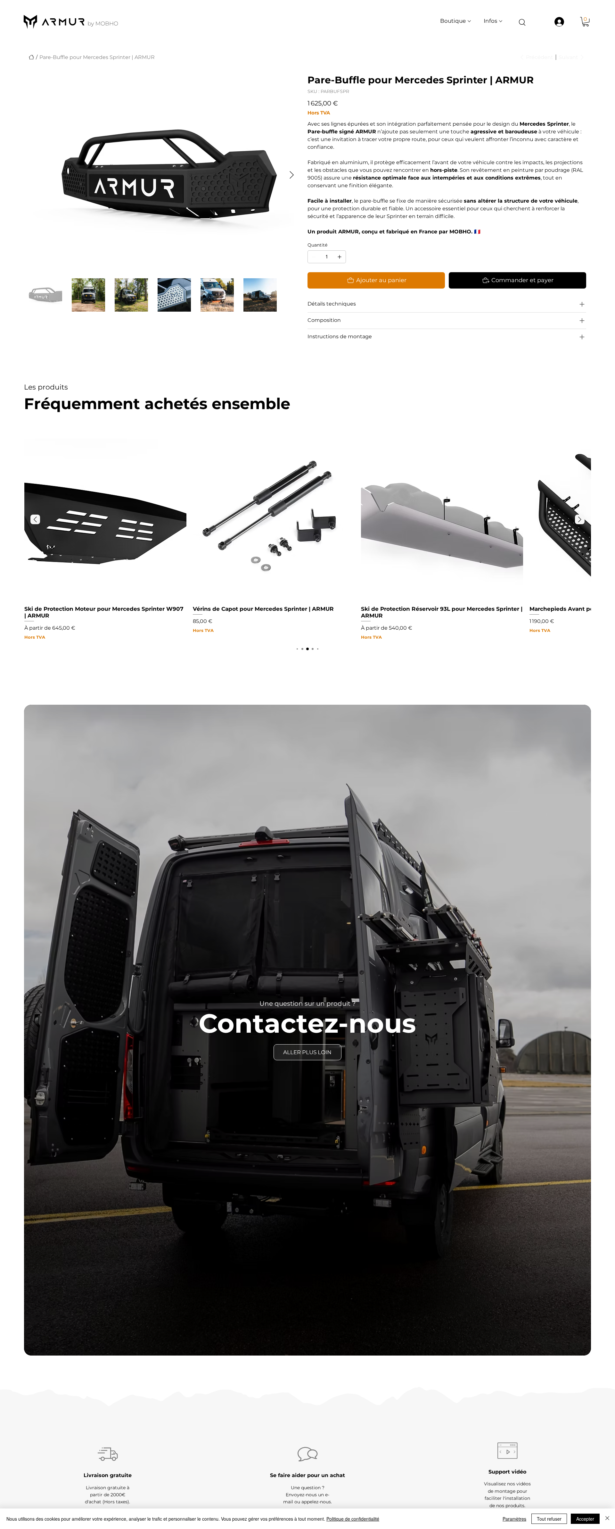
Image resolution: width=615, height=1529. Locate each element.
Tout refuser (549, 1519)
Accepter (585, 1519)
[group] (307, 539)
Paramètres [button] (514, 1519)
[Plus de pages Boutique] (469, 21)
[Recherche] (522, 22)
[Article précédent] (35, 519)
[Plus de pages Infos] (500, 21)
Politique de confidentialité (352, 1519)
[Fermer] (607, 1519)
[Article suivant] (580, 519)
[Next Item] (291, 175)
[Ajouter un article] (339, 256)
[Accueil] (31, 57)
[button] (585, 21)
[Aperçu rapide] (105, 520)
